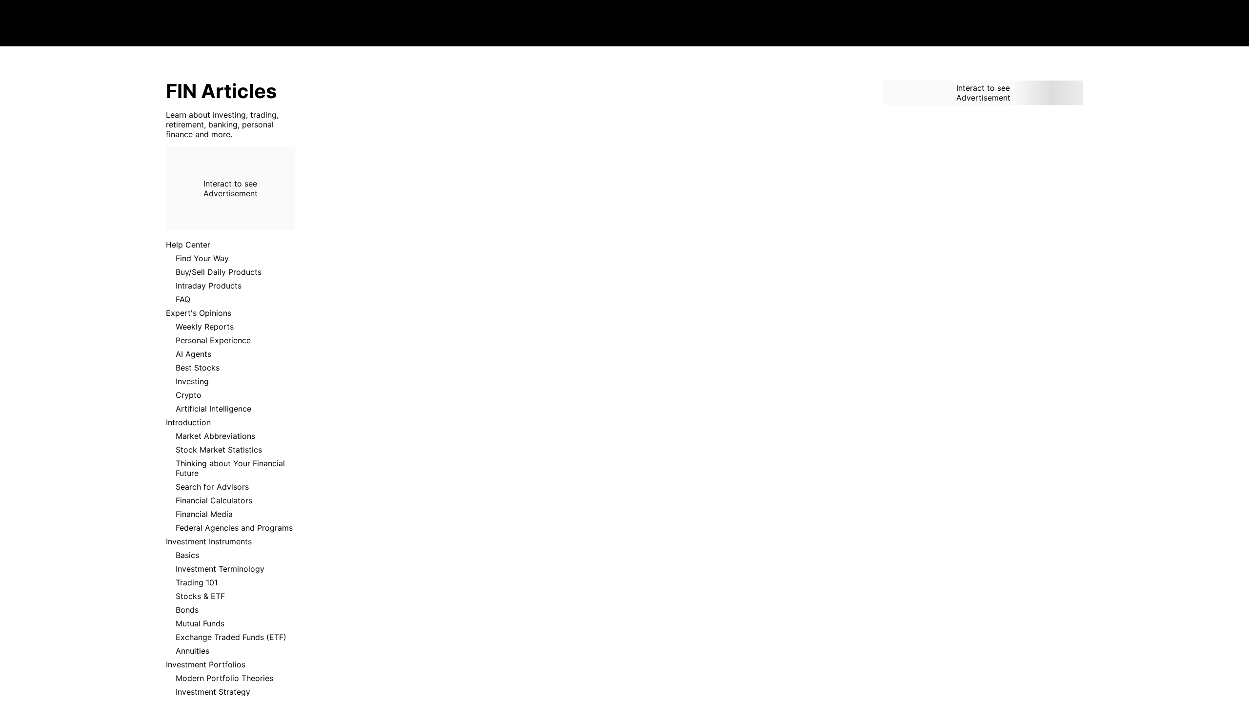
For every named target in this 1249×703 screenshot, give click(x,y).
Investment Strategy (213, 692)
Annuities (192, 651)
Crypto (188, 395)
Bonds (187, 610)
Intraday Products (209, 285)
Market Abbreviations (215, 436)
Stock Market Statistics (219, 450)
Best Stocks (198, 367)
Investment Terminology (220, 569)
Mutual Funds (200, 623)
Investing (192, 381)
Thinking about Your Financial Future (230, 468)
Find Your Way (202, 258)
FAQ (183, 299)
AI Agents (193, 354)
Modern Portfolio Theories (224, 678)
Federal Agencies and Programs (234, 528)
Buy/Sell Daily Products (219, 272)
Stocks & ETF (200, 596)
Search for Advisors (212, 487)
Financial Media (204, 514)
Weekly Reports (205, 326)
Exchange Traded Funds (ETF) (231, 637)
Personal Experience (213, 340)
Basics (187, 555)
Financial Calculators (214, 500)
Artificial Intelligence (213, 409)
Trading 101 (197, 582)
